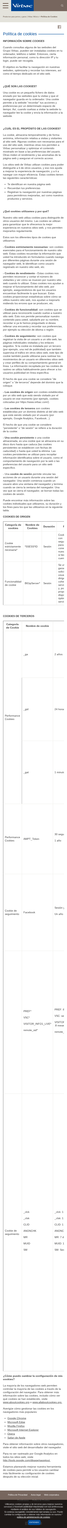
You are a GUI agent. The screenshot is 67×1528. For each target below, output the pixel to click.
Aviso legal (36, 1495)
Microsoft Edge (16, 1422)
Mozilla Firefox (16, 1425)
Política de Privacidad (17, 1495)
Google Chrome (16, 1418)
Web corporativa (51, 1495)
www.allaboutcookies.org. (47, 1402)
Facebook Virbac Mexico (59, 27)
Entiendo (34, 1522)
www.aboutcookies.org (16, 1402)
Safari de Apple (16, 1437)
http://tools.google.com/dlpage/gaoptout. (26, 1460)
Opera (11, 1433)
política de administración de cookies (33, 1517)
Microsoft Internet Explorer (23, 1429)
